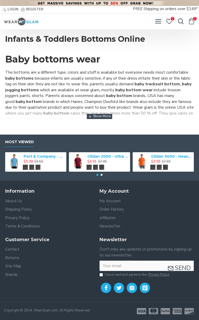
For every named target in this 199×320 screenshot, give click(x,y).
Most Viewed (19, 142)
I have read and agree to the (137, 274)
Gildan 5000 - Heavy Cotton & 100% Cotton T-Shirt (171, 156)
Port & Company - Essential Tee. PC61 (44, 156)
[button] (97, 175)
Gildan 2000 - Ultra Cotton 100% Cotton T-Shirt (108, 156)
